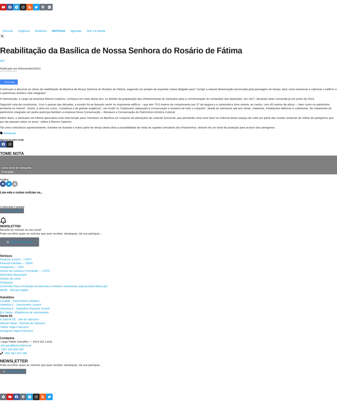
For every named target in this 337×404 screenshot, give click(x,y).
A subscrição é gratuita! (12, 206)
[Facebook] (10, 7)
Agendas (76, 30)
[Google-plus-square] (49, 7)
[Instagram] (23, 7)
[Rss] (29, 7)
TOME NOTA (12, 153)
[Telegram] (16, 7)
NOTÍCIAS (58, 30)
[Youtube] (3, 7)
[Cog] (3, 397)
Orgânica (24, 30)
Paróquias (9, 133)
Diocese (8, 30)
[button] (2, 36)
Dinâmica (41, 30)
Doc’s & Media (96, 30)
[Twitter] (36, 7)
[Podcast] (42, 7)
